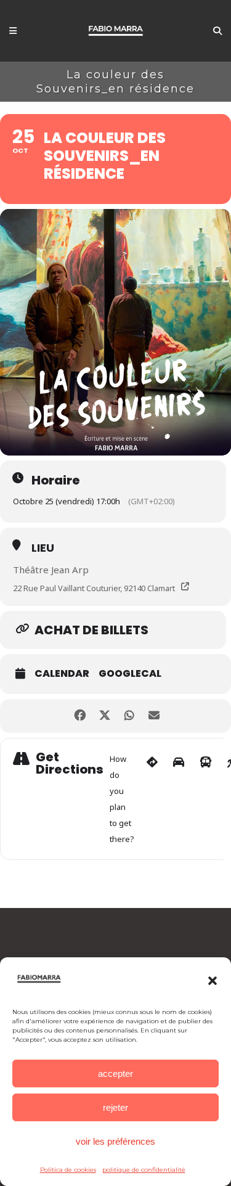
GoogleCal (130, 673)
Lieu (42, 547)
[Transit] (205, 799)
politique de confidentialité (143, 1170)
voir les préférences (115, 1141)
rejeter (115, 1107)
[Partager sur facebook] (80, 716)
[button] (212, 981)
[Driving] (178, 799)
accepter (115, 1073)
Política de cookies (68, 1170)
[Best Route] (152, 799)
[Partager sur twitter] (105, 716)
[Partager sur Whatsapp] (129, 716)
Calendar (61, 673)
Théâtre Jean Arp (51, 569)
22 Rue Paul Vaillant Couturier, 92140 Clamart (94, 588)
